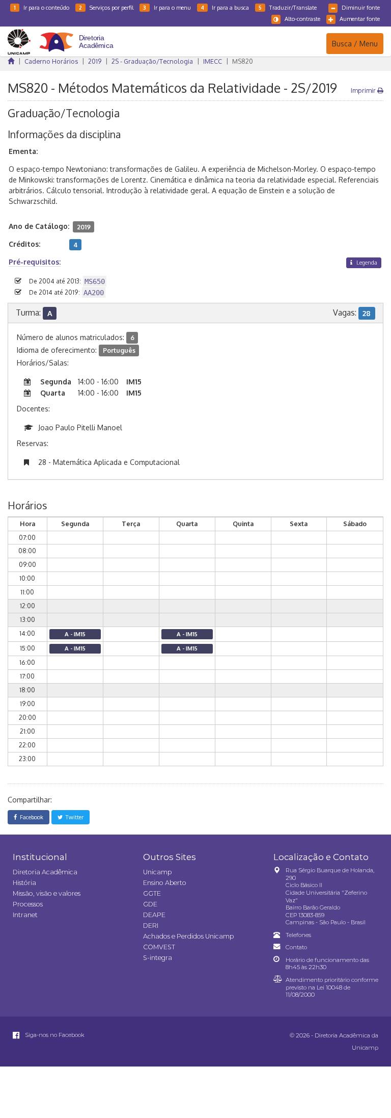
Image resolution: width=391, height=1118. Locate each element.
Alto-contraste (302, 18)
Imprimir (364, 90)
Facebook (30, 817)
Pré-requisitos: (35, 261)
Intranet (25, 915)
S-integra (157, 957)
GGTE (152, 893)
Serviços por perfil (106, 7)
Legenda (366, 262)
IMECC (212, 61)
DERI (150, 925)
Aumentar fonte (360, 18)
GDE (150, 904)
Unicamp (157, 872)
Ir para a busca (225, 7)
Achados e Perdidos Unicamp (188, 936)
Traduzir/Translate (288, 7)
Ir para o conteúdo (41, 7)
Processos (28, 904)
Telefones (298, 935)
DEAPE (154, 915)
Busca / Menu (354, 43)
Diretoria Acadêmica (45, 872)
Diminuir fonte (361, 7)
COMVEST (159, 947)
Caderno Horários (51, 61)
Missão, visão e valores (46, 893)
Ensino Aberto (164, 883)
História (24, 883)
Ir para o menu (167, 7)
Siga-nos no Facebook (54, 1034)
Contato (296, 947)
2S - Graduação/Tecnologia (152, 61)
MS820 (242, 61)
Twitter (73, 817)
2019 (94, 61)
